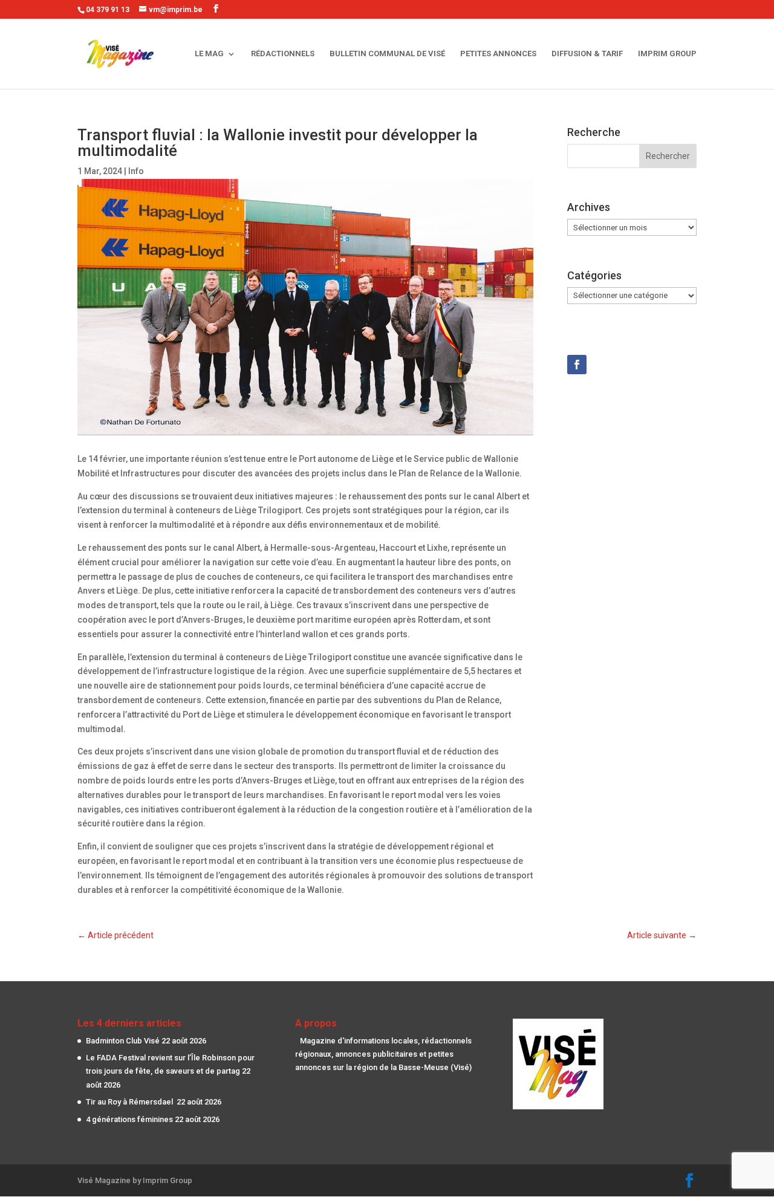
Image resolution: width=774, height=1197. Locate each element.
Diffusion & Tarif (587, 54)
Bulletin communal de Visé (387, 54)
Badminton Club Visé (123, 1040)
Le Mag (209, 54)
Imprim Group (667, 54)
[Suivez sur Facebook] (577, 364)
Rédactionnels (282, 54)
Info (136, 171)
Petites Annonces (498, 54)
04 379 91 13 (107, 9)
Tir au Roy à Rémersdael (130, 1101)
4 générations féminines (129, 1119)
